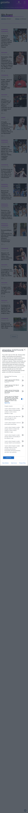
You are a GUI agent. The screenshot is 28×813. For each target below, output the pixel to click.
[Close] (25, 350)
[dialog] (14, 406)
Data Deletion (5, 463)
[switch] (22, 380)
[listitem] (14, 377)
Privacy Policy (22, 463)
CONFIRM (8, 457)
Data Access (14, 463)
